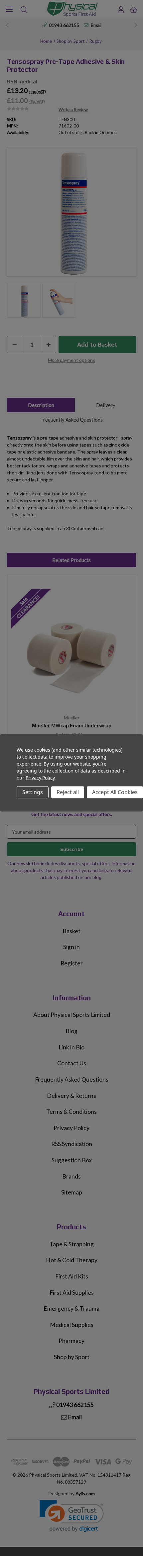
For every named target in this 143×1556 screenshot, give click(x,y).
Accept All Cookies (115, 792)
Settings (32, 792)
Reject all (68, 792)
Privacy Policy (40, 777)
